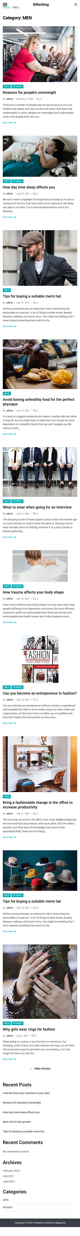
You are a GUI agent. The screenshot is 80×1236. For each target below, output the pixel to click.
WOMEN (17, 86)
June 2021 (9, 1181)
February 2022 (11, 1170)
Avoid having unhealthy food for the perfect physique (38, 401)
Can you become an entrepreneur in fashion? (40, 693)
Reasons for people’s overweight (29, 92)
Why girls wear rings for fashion (29, 1029)
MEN (6, 86)
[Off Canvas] (5, 4)
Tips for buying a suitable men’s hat (32, 296)
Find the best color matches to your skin (26, 1093)
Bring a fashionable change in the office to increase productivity (38, 804)
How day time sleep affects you (29, 187)
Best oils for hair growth (17, 1121)
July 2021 (8, 1176)
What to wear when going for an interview (37, 507)
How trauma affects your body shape (33, 592)
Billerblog (41, 4)
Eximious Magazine (55, 1222)
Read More (8, 122)
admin (9, 98)
